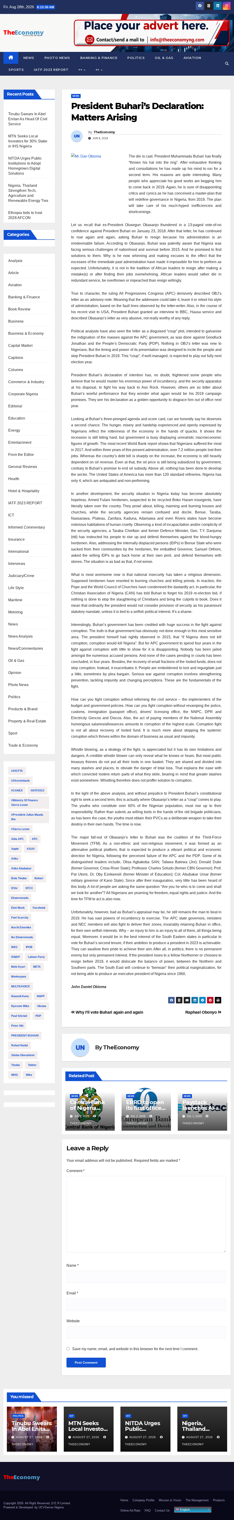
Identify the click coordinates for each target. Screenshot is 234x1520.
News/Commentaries (25, 648)
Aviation (192, 58)
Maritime (15, 600)
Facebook (39, 907)
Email (72, 1293)
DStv (14, 888)
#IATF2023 (37, 790)
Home (124, 1500)
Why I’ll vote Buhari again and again (109, 1012)
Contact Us (162, 1510)
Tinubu (15, 1065)
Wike (29, 1075)
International (18, 551)
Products (219, 1500)
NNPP (41, 996)
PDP (38, 1016)
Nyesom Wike (20, 1006)
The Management (197, 1500)
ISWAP (15, 957)
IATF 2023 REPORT (51, 70)
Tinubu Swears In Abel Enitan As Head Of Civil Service (28, 119)
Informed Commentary (26, 527)
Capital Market (20, 345)
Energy (14, 430)
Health (13, 479)
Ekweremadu (19, 898)
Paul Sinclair (19, 1016)
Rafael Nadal (19, 1045)
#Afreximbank (20, 780)
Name (72, 1265)
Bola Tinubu (19, 878)
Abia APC (17, 839)
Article (13, 273)
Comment (75, 1171)
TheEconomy (104, 132)
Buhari (39, 878)
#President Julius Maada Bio (27, 817)
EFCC (29, 888)
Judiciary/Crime (21, 576)
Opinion (14, 673)
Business (16, 321)
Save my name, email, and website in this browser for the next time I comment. (135, 1349)
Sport (12, 733)
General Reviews (22, 467)
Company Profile (143, 1500)
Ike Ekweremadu (22, 937)
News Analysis (20, 636)
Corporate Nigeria (23, 394)
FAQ (148, 1510)
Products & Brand (22, 709)
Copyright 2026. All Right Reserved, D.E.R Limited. (37, 1503)
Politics (136, 58)
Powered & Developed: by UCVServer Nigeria (33, 1507)
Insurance (16, 539)
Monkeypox (18, 976)
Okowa (41, 1006)
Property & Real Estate (27, 721)
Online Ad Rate (130, 1510)
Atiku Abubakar (21, 868)
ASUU (31, 848)
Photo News (57, 58)
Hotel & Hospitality (23, 491)
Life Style (16, 588)
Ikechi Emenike (21, 927)
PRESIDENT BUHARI (25, 1035)
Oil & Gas (164, 58)
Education (16, 418)
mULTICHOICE (20, 986)
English (184, 1509)
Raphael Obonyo (201, 1012)
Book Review (19, 309)
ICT (11, 515)
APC (35, 839)
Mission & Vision (170, 1500)
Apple (15, 848)
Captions (15, 358)
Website (73, 1321)
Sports (16, 70)
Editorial (15, 406)
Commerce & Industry (26, 382)
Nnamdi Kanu (20, 996)
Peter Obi (17, 1025)
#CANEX (17, 790)
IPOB (29, 947)
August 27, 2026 (29, 1437)
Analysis (15, 261)
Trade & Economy (23, 745)
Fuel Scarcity (19, 917)
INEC (14, 947)
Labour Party (36, 957)
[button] (227, 64)
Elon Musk (18, 907)
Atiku (14, 858)
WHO (14, 1075)
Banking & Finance (98, 58)
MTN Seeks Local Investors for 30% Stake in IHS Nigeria (28, 141)
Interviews (16, 564)
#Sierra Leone (20, 829)
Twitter (32, 1065)
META (37, 966)
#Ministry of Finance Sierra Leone (24, 803)
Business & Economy (26, 333)
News (28, 58)
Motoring (15, 612)
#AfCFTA (17, 770)
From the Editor (21, 455)
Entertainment (20, 442)
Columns (15, 370)
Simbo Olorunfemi (23, 1055)
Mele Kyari (18, 966)
